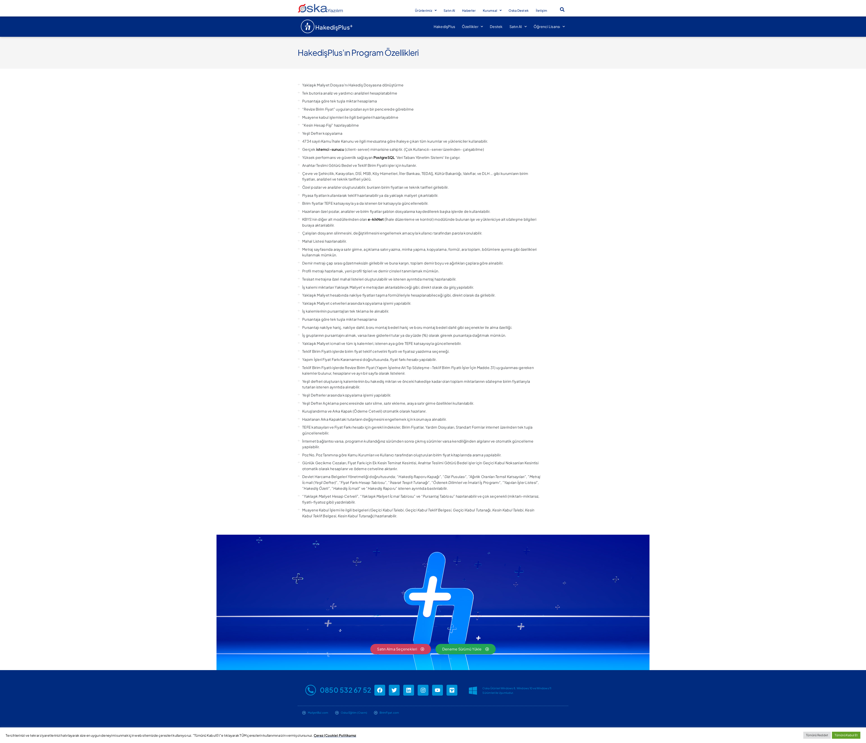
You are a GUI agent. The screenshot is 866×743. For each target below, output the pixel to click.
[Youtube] (437, 690)
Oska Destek (519, 10)
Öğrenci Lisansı (547, 26)
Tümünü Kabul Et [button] (846, 735)
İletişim (541, 10)
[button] (562, 9)
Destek (496, 26)
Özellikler (470, 26)
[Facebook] (379, 690)
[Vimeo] (452, 690)
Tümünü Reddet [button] (817, 735)
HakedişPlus (444, 26)
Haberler (469, 10)
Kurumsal (490, 10)
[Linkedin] (408, 690)
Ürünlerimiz (423, 10)
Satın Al (449, 10)
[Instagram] (423, 690)
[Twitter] (394, 690)
